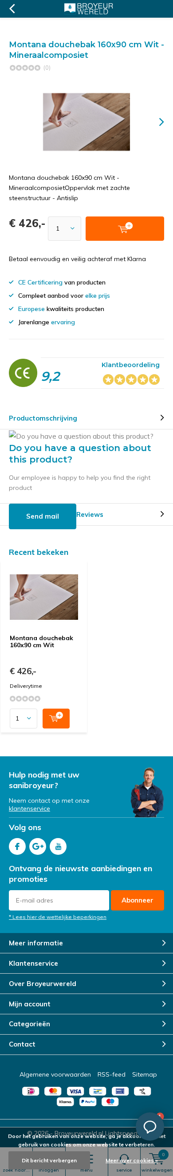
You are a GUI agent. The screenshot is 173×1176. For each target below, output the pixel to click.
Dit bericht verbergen (49, 1160)
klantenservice (29, 808)
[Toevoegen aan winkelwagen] (56, 718)
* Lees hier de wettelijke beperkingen (57, 917)
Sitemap (144, 1074)
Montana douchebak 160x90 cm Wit (41, 641)
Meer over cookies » (132, 1160)
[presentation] (155, 122)
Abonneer (137, 900)
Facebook (17, 846)
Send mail (42, 516)
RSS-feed (112, 1074)
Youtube (58, 846)
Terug (12, 9)
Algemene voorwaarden (55, 1074)
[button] (150, 1126)
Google (37, 846)
